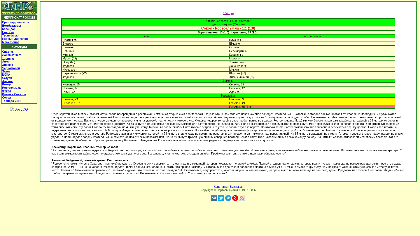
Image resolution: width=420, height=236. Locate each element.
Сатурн (7, 78)
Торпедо (8, 58)
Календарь (9, 29)
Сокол (6, 97)
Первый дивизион (15, 38)
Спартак (8, 51)
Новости (8, 32)
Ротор (6, 84)
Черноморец (11, 68)
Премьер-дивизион (15, 22)
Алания (7, 81)
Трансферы (10, 35)
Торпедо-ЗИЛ (11, 100)
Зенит (6, 71)
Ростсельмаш (11, 87)
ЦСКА (6, 74)
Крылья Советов (14, 94)
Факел (6, 91)
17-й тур (228, 13)
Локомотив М (11, 55)
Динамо (7, 64)
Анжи (6, 61)
